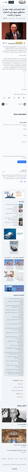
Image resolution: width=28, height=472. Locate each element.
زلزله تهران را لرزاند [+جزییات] (17, 317)
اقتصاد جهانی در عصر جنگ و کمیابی (16, 345)
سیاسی (10, 18)
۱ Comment (5, 18)
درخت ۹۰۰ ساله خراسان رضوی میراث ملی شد (16, 450)
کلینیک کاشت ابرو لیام (18, 387)
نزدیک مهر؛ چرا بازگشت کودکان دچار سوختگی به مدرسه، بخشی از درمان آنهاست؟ (14, 306)
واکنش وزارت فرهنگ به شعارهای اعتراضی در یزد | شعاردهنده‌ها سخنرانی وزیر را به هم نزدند (14, 372)
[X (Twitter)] (6, 2)
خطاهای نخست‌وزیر (22, 424)
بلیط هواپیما (20, 384)
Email (24, 135)
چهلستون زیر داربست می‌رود (20, 445)
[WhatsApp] (9, 97)
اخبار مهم (12, 18)
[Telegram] (4, 2)
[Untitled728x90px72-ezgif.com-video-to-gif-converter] (14, 43)
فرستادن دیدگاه (22, 161)
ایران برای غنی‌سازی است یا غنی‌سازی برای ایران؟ (14, 369)
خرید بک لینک (20, 397)
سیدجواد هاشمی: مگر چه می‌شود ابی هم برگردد (14, 310)
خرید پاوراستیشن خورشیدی (17, 390)
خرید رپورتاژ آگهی (19, 393)
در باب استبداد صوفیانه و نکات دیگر (16, 298)
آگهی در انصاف (10, 458)
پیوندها (20, 458)
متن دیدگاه (23, 142)
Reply (3, 172)
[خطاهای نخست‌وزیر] (14, 415)
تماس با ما (16, 458)
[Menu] (3, 2)
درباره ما (25, 458)
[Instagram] (5, 2)
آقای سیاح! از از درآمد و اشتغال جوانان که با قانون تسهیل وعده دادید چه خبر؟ (14, 329)
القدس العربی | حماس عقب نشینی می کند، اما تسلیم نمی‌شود (11, 218)
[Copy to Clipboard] (4, 97)
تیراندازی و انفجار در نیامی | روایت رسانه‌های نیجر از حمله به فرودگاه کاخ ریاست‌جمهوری (14, 353)
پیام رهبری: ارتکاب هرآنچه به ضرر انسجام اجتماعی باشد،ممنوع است (15, 357)
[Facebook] (23, 97)
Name (24, 129)
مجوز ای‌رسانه (4, 458)
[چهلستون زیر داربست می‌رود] (14, 436)
